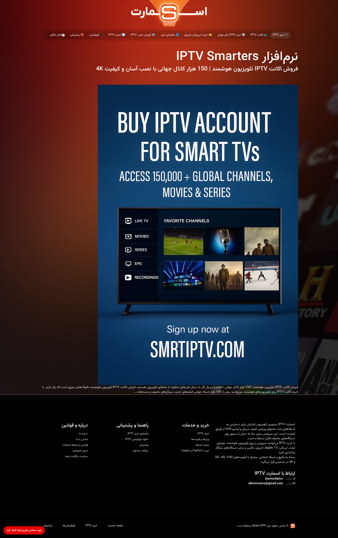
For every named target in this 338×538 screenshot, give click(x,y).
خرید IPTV (286, 443)
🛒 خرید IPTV (280, 35)
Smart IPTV (259, 526)
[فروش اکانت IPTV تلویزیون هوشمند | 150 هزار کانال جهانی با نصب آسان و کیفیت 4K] (198, 235)
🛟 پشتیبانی (77, 35)
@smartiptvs (274, 479)
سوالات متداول (140, 451)
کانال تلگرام (56, 35)
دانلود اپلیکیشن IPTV (136, 439)
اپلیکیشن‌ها (69, 526)
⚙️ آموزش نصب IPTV (143, 35)
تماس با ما (82, 439)
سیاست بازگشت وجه (76, 456)
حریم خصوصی (80, 451)
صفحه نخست (115, 526)
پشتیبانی (143, 445)
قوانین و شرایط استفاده (75, 445)
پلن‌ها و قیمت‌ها (200, 439)
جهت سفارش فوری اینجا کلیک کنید (24, 530)
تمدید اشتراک (202, 445)
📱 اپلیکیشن (96, 35)
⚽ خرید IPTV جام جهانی (231, 35)
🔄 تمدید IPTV (117, 35)
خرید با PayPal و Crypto (195, 451)
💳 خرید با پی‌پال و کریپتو (198, 35)
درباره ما (83, 434)
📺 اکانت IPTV (259, 35)
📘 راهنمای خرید (170, 35)
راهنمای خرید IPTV (138, 434)
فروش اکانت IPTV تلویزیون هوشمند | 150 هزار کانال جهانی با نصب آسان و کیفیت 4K (197, 69)
